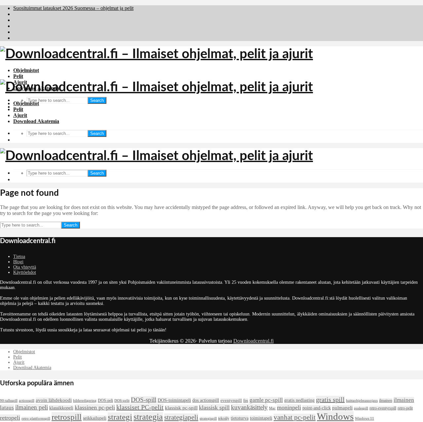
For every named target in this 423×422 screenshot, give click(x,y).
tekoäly (223, 418)
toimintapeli (261, 418)
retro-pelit (405, 408)
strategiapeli (181, 417)
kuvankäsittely (249, 407)
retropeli (10, 417)
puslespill (361, 408)
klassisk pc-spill (181, 407)
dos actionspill (205, 400)
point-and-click (316, 407)
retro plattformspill (35, 418)
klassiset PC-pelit (140, 407)
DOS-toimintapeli (174, 400)
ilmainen (385, 400)
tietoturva (240, 418)
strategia (148, 417)
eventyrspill (231, 400)
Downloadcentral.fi (253, 341)
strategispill (208, 418)
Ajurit (20, 115)
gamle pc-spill (266, 400)
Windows (335, 416)
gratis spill (330, 399)
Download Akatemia (36, 121)
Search (97, 100)
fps (245, 400)
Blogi (18, 261)
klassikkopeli (61, 407)
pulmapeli (342, 407)
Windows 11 (364, 418)
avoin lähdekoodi (54, 400)
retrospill (67, 416)
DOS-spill (143, 399)
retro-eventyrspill (382, 408)
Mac (272, 408)
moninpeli (289, 407)
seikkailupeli (94, 418)
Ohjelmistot (26, 70)
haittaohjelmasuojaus (362, 400)
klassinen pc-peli (95, 407)
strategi (120, 416)
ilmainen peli (31, 407)
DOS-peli (105, 400)
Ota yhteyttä (24, 267)
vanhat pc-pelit (295, 417)
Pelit (18, 76)
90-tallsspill (9, 400)
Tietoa (19, 256)
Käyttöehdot (24, 272)
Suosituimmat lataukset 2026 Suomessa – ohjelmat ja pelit (73, 8)
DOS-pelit (122, 400)
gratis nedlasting (299, 400)
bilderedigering (84, 400)
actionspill (26, 400)
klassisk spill (214, 407)
